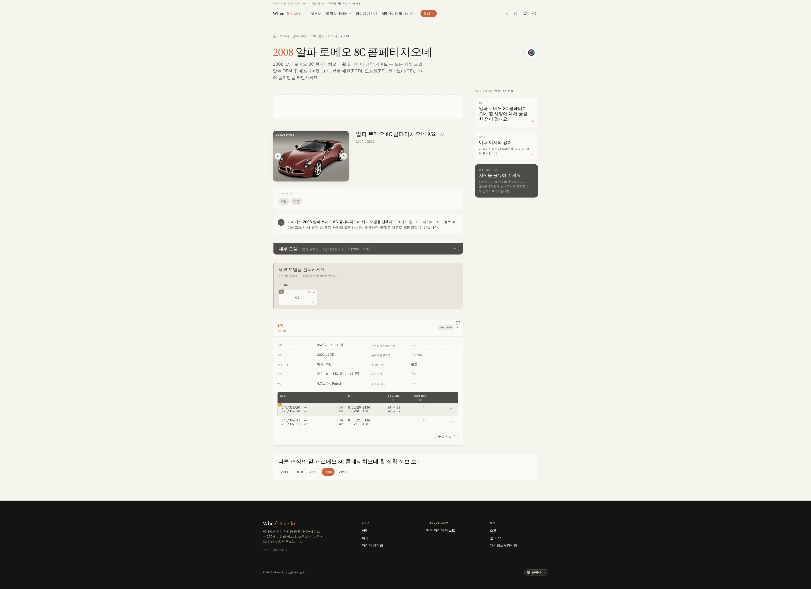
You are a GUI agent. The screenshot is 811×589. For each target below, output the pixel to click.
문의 (493, 538)
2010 (299, 472)
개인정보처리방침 (503, 545)
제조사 (316, 13)
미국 (296, 201)
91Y (305, 407)
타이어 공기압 (420, 396)
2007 (342, 472)
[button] (368, 249)
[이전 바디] (278, 156)
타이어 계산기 (366, 13)
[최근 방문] (516, 13)
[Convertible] (309, 178)
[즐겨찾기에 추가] (441, 134)
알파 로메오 (301, 36)
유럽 (283, 201)
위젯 (365, 538)
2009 (313, 472)
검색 (426, 13)
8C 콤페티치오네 (325, 36)
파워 (279, 373)
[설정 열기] (534, 13)
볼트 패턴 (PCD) (380, 355)
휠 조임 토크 (378, 383)
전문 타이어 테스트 (440, 530)
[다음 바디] (343, 156)
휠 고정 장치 (378, 364)
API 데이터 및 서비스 (397, 13)
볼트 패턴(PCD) (347, 70)
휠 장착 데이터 (337, 13)
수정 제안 (447, 436)
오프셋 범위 (393, 396)
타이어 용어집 (372, 545)
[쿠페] (312, 178)
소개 (493, 530)
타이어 (283, 396)
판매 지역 (282, 364)
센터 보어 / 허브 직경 (383, 345)
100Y (306, 411)
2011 (284, 472)
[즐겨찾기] (525, 13)
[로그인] (506, 13)
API (364, 530)
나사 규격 (376, 374)
